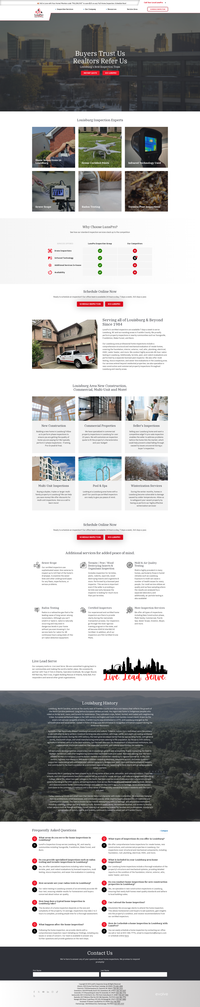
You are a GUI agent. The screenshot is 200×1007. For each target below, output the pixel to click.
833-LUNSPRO (110, 73)
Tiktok (57, 992)
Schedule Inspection (157, 9)
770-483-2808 (118, 986)
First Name (37, 970)
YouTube (43, 992)
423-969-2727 (119, 1004)
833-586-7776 (121, 993)
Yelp (34, 996)
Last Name (105, 970)
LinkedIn (48, 992)
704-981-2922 (118, 988)
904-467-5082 (123, 995)
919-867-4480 (121, 999)
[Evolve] (162, 994)
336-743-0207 (121, 991)
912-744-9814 (115, 1002)
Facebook (34, 992)
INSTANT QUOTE (90, 73)
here (127, 936)
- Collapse (164, 831)
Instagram (52, 992)
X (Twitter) (39, 992)
